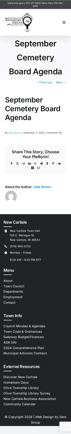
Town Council (13, 286)
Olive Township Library (21, 388)
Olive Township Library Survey (26, 393)
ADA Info (10, 342)
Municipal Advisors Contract (25, 353)
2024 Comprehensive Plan (23, 348)
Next (59, 82)
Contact (9, 302)
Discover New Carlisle (20, 377)
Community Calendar (19, 404)
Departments (13, 291)
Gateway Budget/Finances (23, 337)
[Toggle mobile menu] (64, 22)
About (7, 281)
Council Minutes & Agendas (24, 326)
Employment (12, 297)
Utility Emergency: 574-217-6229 (23, 3)
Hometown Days (16, 382)
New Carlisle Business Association (29, 399)
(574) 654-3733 (20, 246)
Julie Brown (14, 132)
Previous (46, 82)
